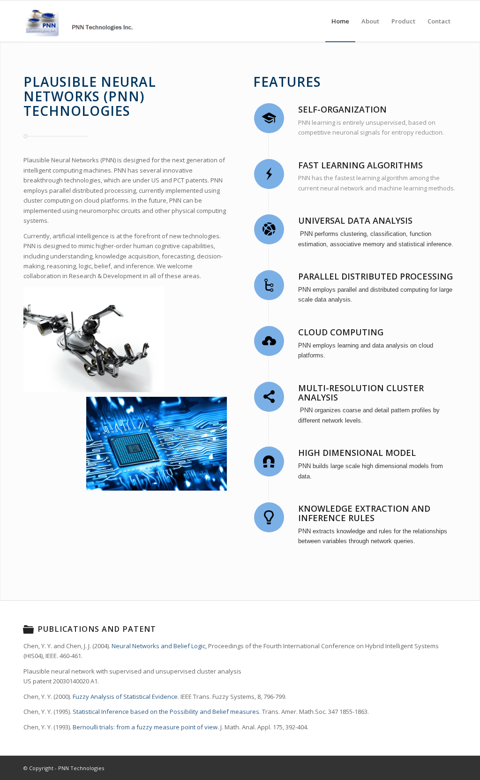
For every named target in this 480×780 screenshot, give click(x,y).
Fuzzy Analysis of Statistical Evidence (125, 696)
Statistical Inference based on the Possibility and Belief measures (166, 711)
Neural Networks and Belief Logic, (159, 646)
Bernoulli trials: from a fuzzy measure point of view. (146, 727)
